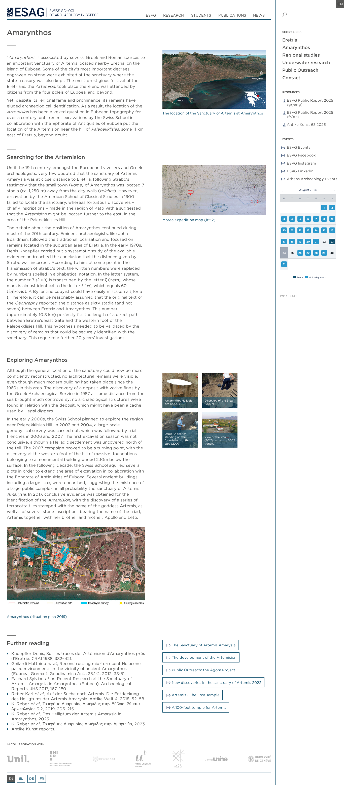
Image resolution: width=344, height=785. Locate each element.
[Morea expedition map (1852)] (214, 190)
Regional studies (301, 55)
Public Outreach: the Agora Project (203, 670)
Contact (291, 77)
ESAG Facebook (301, 155)
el (21, 778)
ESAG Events (298, 147)
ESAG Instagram (301, 163)
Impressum (288, 296)
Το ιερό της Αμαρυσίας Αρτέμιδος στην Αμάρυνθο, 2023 (94, 723)
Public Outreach (300, 70)
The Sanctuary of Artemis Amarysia (203, 645)
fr (42, 778)
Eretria (289, 40)
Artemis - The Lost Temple (196, 695)
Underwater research (306, 62)
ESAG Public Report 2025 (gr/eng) (310, 102)
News (259, 15)
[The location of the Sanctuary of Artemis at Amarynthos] (214, 79)
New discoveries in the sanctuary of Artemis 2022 (216, 682)
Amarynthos (296, 47)
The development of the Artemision (204, 657)
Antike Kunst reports (32, 728)
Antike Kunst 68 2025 (306, 124)
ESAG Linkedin (300, 171)
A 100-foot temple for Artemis (199, 707)
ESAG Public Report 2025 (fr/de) (310, 114)
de (31, 778)
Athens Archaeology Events (312, 179)
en (340, 4)
